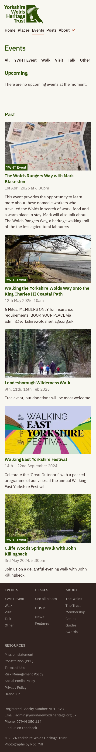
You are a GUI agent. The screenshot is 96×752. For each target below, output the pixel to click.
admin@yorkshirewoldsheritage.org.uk (45, 715)
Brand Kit (12, 694)
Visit (59, 60)
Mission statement (19, 654)
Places (24, 30)
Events (38, 30)
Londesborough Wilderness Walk (37, 382)
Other (85, 60)
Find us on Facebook (21, 728)
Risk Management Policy (24, 674)
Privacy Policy (15, 687)
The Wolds (73, 598)
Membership (75, 612)
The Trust (73, 605)
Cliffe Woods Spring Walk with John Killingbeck (40, 551)
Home (10, 30)
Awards (71, 632)
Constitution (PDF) (19, 661)
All (7, 60)
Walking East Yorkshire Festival (36, 459)
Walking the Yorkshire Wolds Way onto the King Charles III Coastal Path (47, 291)
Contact (71, 618)
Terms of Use (15, 667)
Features (42, 623)
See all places (46, 598)
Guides (70, 625)
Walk (45, 60)
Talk (71, 60)
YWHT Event (25, 60)
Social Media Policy (20, 680)
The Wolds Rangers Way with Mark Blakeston (39, 178)
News (39, 617)
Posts (51, 30)
